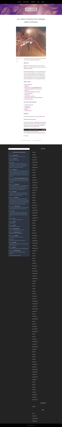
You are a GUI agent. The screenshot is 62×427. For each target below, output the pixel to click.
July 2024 (33, 192)
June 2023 (34, 225)
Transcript (26, 135)
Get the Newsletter (28, 110)
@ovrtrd (33, 126)
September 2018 (35, 318)
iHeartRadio (39, 132)
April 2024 (34, 200)
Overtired (31, 9)
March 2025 (34, 177)
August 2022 (34, 250)
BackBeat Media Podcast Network (30, 119)
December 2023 (35, 210)
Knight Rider (27, 85)
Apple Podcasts (30, 132)
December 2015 (34, 369)
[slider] (44, 129)
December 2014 (34, 399)
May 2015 (33, 387)
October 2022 (34, 245)
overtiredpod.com (37, 122)
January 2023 (34, 238)
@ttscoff (28, 125)
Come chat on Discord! (29, 104)
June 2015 (33, 384)
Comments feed (35, 418)
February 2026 (34, 157)
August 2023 (34, 220)
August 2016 (34, 349)
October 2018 (34, 316)
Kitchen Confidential (28, 84)
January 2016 (34, 366)
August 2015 (34, 379)
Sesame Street (27, 94)
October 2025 (34, 164)
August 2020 (34, 311)
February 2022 (34, 265)
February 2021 (34, 296)
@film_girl (36, 125)
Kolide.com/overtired (28, 68)
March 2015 (34, 392)
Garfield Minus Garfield (29, 99)
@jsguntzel (43, 125)
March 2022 (34, 263)
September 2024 (35, 187)
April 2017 (34, 336)
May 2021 (33, 288)
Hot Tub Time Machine (29, 93)
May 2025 (33, 172)
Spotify (34, 132)
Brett (18, 61)
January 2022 (34, 268)
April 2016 (34, 359)
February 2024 (34, 205)
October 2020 (34, 306)
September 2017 (35, 331)
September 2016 (35, 346)
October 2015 (34, 374)
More (44, 132)
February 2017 (34, 339)
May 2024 (34, 197)
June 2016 (33, 354)
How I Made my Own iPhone (30, 96)
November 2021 (34, 273)
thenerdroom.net (30, 78)
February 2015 (34, 394)
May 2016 (33, 356)
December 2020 (35, 301)
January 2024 (34, 207)
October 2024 (34, 185)
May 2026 (34, 152)
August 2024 (34, 190)
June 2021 (33, 286)
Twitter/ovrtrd (27, 106)
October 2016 (34, 344)
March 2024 (34, 202)
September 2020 (35, 308)
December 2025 (35, 162)
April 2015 (34, 389)
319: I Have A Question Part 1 (26, 140)
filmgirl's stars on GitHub (17, 255)
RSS (42, 132)
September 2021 (35, 278)
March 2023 (34, 233)
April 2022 (34, 260)
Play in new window (30, 131)
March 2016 (34, 361)
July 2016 (33, 351)
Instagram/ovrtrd (28, 107)
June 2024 (34, 195)
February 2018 (34, 326)
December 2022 (35, 240)
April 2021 (34, 291)
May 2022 (33, 258)
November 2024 (35, 182)
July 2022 (33, 253)
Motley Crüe (27, 90)
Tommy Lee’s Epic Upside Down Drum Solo (32, 91)
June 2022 (34, 255)
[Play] (24, 129)
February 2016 (34, 364)
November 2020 (35, 303)
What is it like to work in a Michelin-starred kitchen (34, 97)
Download (36, 131)
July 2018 (33, 321)
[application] (35, 130)
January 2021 (34, 298)
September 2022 (35, 248)
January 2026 (34, 159)
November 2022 (35, 243)
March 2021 (34, 293)
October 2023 (34, 215)
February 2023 (34, 235)
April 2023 (34, 230)
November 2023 (35, 212)
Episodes (33, 406)
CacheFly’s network (41, 116)
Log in (33, 413)
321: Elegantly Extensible (37, 140)
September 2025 (35, 167)
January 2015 (34, 397)
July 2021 (33, 283)
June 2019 (34, 313)
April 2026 (34, 154)
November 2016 (34, 341)
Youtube (26, 109)
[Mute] (42, 129)
